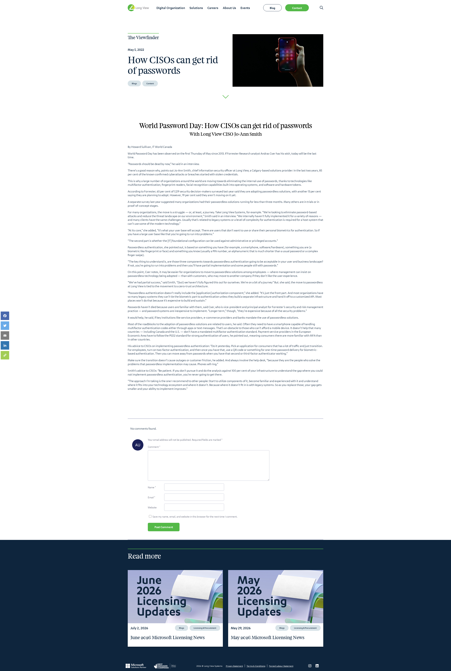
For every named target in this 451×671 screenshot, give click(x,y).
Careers (212, 8)
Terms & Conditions (256, 665)
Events (245, 8)
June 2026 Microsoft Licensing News (167, 638)
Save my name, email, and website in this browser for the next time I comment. (195, 516)
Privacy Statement (234, 665)
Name (152, 487)
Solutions (196, 8)
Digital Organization (170, 8)
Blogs (134, 83)
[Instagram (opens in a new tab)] (309, 666)
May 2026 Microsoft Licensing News (267, 638)
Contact (297, 8)
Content (150, 83)
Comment (154, 446)
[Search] (321, 8)
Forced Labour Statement (281, 665)
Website (152, 507)
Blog (272, 8)
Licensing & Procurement (205, 627)
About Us (229, 8)
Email (151, 497)
